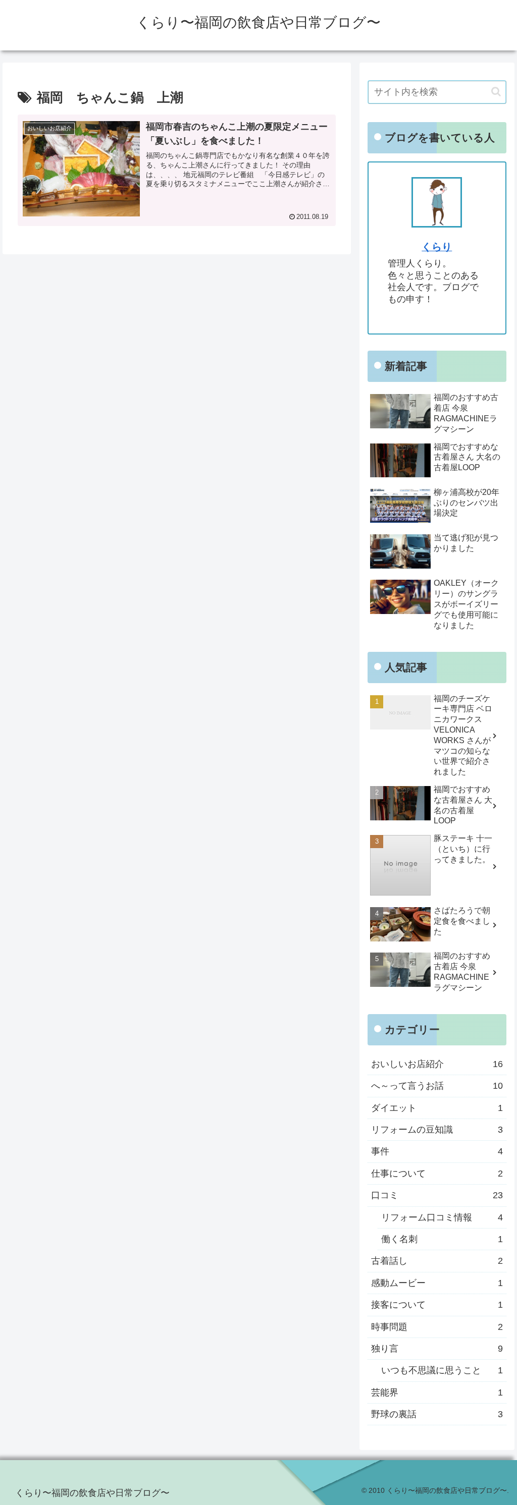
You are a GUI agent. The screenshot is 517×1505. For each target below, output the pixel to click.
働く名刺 (441, 1239)
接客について (436, 1305)
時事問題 (436, 1327)
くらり (437, 246)
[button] (496, 91)
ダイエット (436, 1108)
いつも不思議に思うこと (441, 1370)
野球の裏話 (436, 1414)
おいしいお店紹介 (436, 1064)
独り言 (436, 1349)
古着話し (436, 1261)
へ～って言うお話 (436, 1086)
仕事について (436, 1173)
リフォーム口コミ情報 (441, 1217)
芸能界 (436, 1392)
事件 (436, 1151)
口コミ (436, 1195)
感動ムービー (436, 1283)
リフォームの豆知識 (436, 1130)
